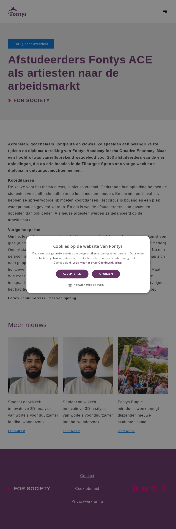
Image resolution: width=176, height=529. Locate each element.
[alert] (88, 264)
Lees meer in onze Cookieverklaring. (97, 262)
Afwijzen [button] (106, 274)
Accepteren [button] (72, 274)
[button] (88, 285)
